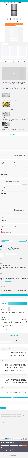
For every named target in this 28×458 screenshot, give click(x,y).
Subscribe (25, 445)
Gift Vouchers (8, 423)
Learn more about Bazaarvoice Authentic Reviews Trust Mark (7, 249)
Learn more (11, 313)
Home (1, 2)
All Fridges (8, 2)
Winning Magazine (23, 434)
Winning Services (22, 435)
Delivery (1, 422)
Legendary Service (5, 422)
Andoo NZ (22, 423)
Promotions (8, 424)
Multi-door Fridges (11, 2)
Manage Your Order (9, 422)
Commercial (15, 424)
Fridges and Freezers (4, 2)
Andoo (21, 422)
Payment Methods (2, 424)
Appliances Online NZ (23, 424)
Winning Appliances (23, 432)
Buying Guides (2, 423)
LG (14, 138)
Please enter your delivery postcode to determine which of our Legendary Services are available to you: (13, 340)
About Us (15, 422)
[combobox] (23, 259)
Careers (15, 423)
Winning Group (22, 433)
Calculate (24, 184)
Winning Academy (23, 431)
